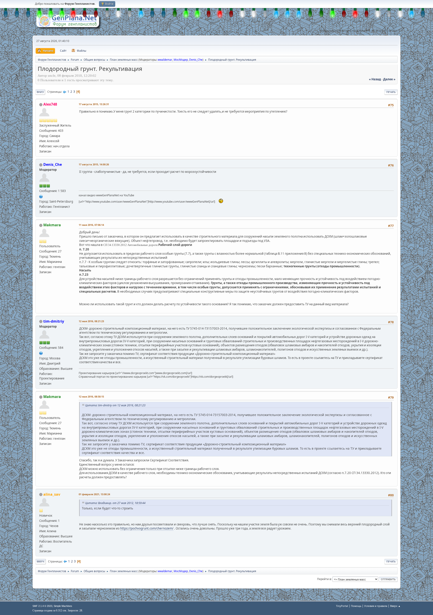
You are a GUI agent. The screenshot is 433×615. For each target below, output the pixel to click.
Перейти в (324, 579)
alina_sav (51, 494)
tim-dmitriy (53, 321)
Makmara (52, 224)
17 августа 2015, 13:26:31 (94, 104)
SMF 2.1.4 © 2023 (42, 606)
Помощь (356, 606)
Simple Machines (63, 606)
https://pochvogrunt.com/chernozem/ (146, 528)
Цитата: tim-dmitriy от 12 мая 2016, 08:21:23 (115, 405)
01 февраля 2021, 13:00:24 (94, 494)
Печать (391, 92)
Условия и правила (375, 606)
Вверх (40, 561)
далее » (389, 79)
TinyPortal (342, 606)
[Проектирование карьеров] (41, 353)
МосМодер (181, 60)
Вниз (40, 92)
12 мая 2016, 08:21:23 (91, 321)
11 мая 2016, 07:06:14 (91, 225)
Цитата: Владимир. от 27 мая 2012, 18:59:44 (115, 503)
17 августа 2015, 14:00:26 (94, 164)
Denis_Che (196, 60)
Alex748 (50, 104)
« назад (375, 79)
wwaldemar (165, 60)
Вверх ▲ (395, 606)
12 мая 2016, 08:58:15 (91, 396)
